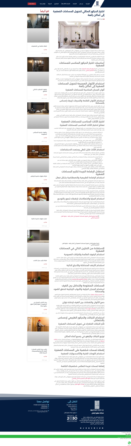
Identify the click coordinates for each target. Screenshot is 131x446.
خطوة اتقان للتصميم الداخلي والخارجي (81, 378)
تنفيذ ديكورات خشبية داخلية (39, 218)
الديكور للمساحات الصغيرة (88, 68)
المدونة (50, 3)
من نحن (81, 3)
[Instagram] (97, 428)
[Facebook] (102, 428)
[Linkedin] (94, 428)
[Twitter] (100, 428)
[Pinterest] (89, 428)
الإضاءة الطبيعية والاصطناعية (79, 279)
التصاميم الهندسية (90, 308)
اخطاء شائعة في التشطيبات (39, 46)
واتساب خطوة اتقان (79, 384)
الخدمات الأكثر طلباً (65, 3)
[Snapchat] (86, 428)
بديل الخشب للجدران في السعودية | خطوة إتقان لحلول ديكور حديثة (38, 304)
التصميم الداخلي (90, 70)
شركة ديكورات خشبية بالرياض (39, 176)
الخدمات (75, 3)
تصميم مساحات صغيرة (96, 294)
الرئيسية (88, 3)
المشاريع (56, 3)
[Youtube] (81, 428)
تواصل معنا (42, 3)
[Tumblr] (91, 428)
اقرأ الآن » (45, 49)
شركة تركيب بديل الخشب (40, 260)
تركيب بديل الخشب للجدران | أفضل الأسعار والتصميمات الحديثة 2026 (39, 351)
